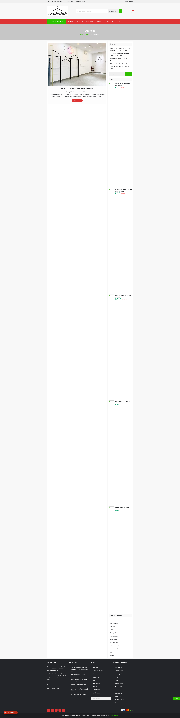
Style (94, 680)
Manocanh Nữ (113, 639)
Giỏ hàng (110, 21)
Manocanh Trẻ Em (115, 649)
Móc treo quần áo (114, 645)
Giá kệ (111, 629)
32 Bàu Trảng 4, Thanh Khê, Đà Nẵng (76, 1)
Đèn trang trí (113, 626)
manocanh (97, 689)
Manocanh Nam (114, 636)
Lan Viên (78, 92)
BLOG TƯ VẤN (100, 21)
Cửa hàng (80, 21)
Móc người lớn (114, 642)
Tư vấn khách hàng (97, 693)
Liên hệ (118, 21)
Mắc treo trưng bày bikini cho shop (119, 63)
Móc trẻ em (113, 652)
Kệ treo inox (96, 674)
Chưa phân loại (114, 620)
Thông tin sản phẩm (98, 687)
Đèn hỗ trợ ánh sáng (98, 670)
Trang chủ (71, 21)
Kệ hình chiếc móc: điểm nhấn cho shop (77, 88)
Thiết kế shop (90, 21)
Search (128, 74)
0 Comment (86, 92)
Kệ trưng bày (96, 677)
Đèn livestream (114, 623)
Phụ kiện (112, 655)
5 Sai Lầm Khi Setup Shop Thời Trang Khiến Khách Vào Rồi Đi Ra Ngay (79, 669)
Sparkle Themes (113, 715)
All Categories (57, 21)
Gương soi (113, 633)
